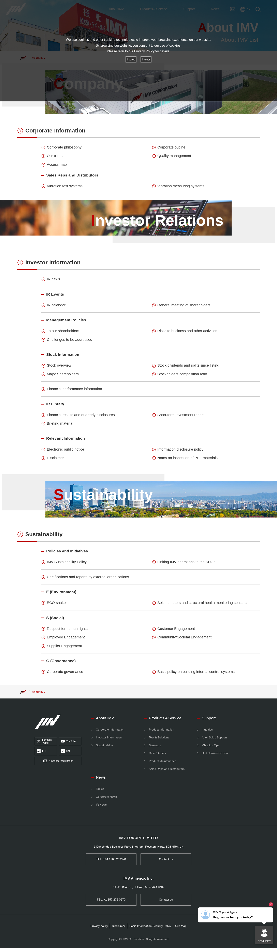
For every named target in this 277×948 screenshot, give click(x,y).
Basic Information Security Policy (150, 926)
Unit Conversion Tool (215, 753)
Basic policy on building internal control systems (196, 672)
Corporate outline (171, 147)
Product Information (161, 729)
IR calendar (56, 305)
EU (44, 751)
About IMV (38, 691)
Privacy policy (99, 926)
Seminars (155, 745)
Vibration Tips (210, 745)
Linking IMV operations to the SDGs (186, 562)
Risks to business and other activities (187, 331)
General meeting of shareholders (183, 305)
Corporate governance (65, 672)
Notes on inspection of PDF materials (187, 458)
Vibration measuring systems (180, 186)
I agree (131, 59)
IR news (53, 279)
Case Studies (157, 753)
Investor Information (53, 262)
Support (209, 718)
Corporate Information (55, 130)
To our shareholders (63, 331)
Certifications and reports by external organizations (88, 577)
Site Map (181, 926)
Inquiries (207, 729)
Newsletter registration (61, 761)
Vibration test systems (65, 186)
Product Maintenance (162, 761)
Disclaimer (55, 458)
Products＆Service (165, 718)
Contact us (166, 859)
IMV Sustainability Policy (67, 562)
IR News (101, 804)
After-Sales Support (214, 737)
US (68, 751)
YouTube (71, 741)
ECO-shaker (57, 603)
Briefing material (60, 423)
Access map (57, 164)
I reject (146, 59)
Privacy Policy (144, 51)
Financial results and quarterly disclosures (81, 415)
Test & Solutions (159, 737)
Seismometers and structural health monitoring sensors (202, 603)
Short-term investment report (180, 415)
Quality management (174, 156)
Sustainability (44, 534)
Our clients (55, 156)
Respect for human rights (67, 629)
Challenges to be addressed (69, 340)
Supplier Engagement (64, 646)
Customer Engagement (176, 629)
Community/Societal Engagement (184, 637)
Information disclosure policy (180, 449)
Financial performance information (74, 389)
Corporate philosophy (64, 147)
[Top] (23, 691)
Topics (100, 788)
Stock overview (59, 365)
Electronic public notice (65, 449)
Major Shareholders (63, 374)
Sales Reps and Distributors (167, 768)
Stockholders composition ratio (182, 374)
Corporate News (106, 796)
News (101, 777)
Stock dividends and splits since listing (188, 365)
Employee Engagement (66, 637)
